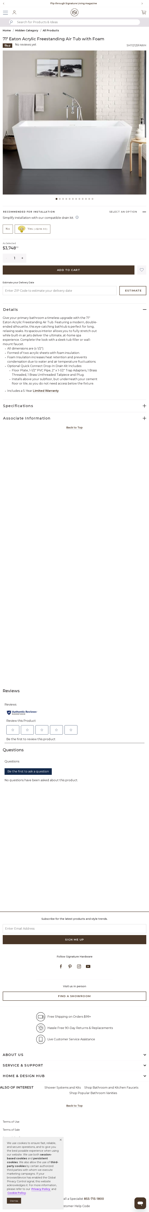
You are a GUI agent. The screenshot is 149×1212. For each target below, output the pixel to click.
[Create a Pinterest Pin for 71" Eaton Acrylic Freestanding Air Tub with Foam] (7, 45)
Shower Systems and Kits (63, 1087)
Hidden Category (26, 30)
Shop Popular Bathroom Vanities (93, 1093)
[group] (73, 3)
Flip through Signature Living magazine (73, 3)
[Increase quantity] (22, 258)
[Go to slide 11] (89, 199)
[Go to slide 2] (60, 199)
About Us (13, 1055)
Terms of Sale (11, 1129)
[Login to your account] (14, 12)
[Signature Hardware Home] (74, 12)
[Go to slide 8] (79, 199)
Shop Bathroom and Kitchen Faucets (111, 1087)
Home (7, 30)
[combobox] (74, 22)
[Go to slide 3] (63, 199)
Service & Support (23, 1065)
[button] (61, 1140)
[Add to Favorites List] (141, 270)
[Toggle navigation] (7, 12)
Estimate (133, 290)
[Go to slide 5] (70, 199)
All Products (51, 30)
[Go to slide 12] (92, 199)
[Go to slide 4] (66, 199)
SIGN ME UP (74, 939)
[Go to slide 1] (56, 199)
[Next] (143, 3)
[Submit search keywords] (11, 22)
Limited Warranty (46, 391)
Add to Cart (68, 270)
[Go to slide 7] (76, 199)
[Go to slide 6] (73, 199)
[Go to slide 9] (83, 199)
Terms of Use (11, 1121)
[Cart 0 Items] (143, 12)
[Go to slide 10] (86, 199)
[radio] (8, 229)
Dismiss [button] (14, 1200)
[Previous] (3, 3)
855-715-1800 (94, 1199)
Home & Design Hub (24, 1076)
